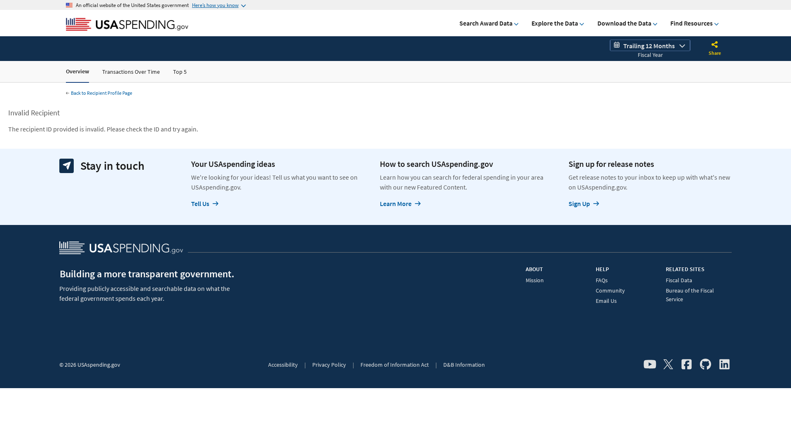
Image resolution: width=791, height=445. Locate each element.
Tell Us (200, 203)
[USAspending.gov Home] (127, 25)
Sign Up (579, 203)
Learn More (396, 203)
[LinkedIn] (724, 364)
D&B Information (464, 364)
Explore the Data (554, 23)
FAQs (602, 280)
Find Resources (691, 23)
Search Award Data (486, 23)
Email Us (606, 300)
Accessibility (283, 364)
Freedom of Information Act (394, 364)
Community (610, 290)
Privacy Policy (329, 364)
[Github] (705, 364)
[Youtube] (650, 364)
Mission (535, 280)
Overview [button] (77, 71)
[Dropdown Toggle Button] (714, 45)
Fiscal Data (679, 280)
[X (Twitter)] (668, 364)
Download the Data (624, 23)
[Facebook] (686, 364)
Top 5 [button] (180, 71)
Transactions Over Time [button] (131, 71)
